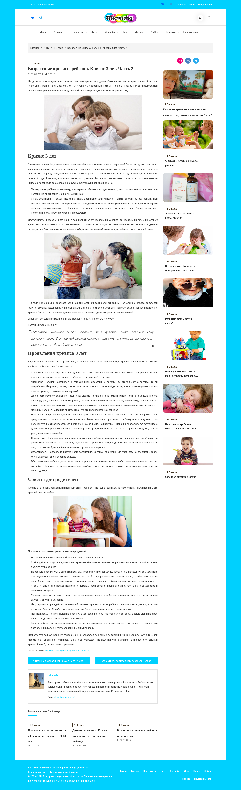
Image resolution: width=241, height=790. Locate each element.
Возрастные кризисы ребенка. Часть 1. (67, 650)
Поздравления (204, 4)
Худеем (58, 32)
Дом (124, 32)
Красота (171, 32)
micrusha (53, 675)
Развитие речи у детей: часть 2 (178, 321)
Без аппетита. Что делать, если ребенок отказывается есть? (181, 269)
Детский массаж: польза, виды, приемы (179, 215)
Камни (191, 4)
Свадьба (110, 32)
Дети (94, 32)
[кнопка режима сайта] (200, 18)
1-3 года (34, 63)
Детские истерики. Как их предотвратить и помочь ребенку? (89, 736)
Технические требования (64, 772)
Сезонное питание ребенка (180, 476)
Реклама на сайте (38, 772)
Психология (77, 32)
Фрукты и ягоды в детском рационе (181, 163)
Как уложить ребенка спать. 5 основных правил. (181, 426)
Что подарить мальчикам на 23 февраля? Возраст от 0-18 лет (47, 736)
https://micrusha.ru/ (64, 697)
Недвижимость (192, 32)
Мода (43, 32)
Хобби (154, 32)
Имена (182, 4)
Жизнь (139, 32)
